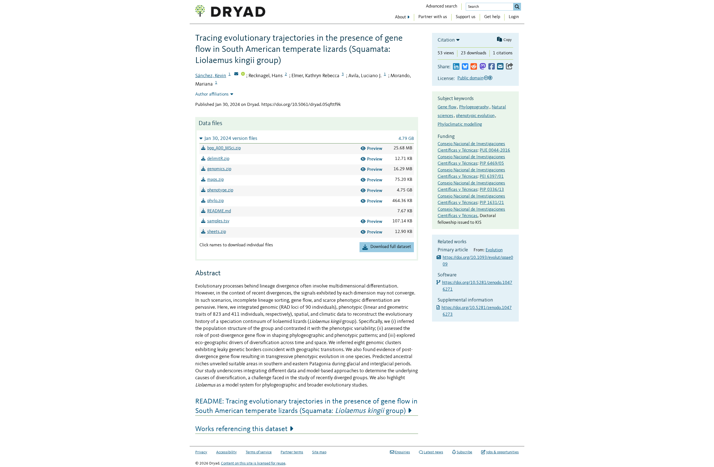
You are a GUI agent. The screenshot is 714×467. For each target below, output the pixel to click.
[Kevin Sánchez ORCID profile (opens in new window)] (243, 74)
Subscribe (464, 452)
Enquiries (402, 452)
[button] (306, 138)
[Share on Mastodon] (482, 67)
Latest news (433, 452)
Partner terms (292, 452)
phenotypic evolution (475, 116)
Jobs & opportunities (502, 452)
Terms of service (259, 452)
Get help (492, 17)
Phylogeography (474, 107)
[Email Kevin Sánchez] (236, 74)
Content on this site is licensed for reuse (253, 463)
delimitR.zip (218, 159)
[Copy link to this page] (509, 66)
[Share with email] (500, 67)
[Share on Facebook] (491, 67)
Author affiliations (212, 94)
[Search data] (517, 7)
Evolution (494, 250)
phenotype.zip (220, 190)
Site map (319, 452)
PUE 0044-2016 (495, 150)
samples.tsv (218, 221)
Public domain (470, 78)
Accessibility (226, 452)
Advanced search (441, 6)
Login (514, 17)
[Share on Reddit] (474, 67)
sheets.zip (216, 232)
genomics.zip (219, 169)
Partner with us (432, 17)
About (400, 17)
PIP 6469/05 (492, 163)
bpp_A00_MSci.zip (224, 148)
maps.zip (215, 179)
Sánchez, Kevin (210, 75)
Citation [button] (446, 40)
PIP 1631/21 (492, 203)
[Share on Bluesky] (465, 67)
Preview (374, 148)
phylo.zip (215, 201)
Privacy (201, 452)
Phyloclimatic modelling (460, 124)
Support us (466, 17)
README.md (219, 211)
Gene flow (447, 107)
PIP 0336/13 (492, 190)
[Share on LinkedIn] (456, 67)
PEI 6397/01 (492, 176)
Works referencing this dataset (241, 429)
